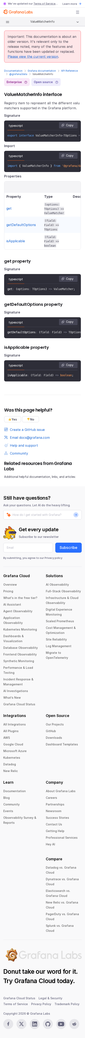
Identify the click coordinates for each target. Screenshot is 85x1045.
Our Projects (55, 724)
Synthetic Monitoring (18, 661)
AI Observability (57, 584)
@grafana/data (18, 74)
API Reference (69, 70)
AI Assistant (12, 604)
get (9, 208)
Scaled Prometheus (60, 621)
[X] (21, 1024)
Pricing (8, 591)
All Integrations (14, 724)
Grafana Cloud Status (19, 704)
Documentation (13, 70)
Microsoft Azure (15, 751)
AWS (6, 737)
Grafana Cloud (34, 981)
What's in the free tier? (20, 598)
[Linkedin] (35, 1024)
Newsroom (53, 811)
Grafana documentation (42, 70)
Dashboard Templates (62, 744)
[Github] (48, 1024)
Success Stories (57, 817)
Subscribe (68, 547)
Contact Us (54, 824)
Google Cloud (13, 744)
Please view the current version (33, 56)
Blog (6, 797)
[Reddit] (74, 1024)
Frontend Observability (20, 654)
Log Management (58, 646)
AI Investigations (15, 691)
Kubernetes (11, 757)
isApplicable (15, 241)
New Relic (10, 771)
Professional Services (62, 837)
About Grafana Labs (61, 791)
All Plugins (11, 731)
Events (8, 811)
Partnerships (55, 804)
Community (11, 804)
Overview (10, 584)
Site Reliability (56, 639)
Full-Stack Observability (63, 591)
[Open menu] (77, 12)
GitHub (51, 731)
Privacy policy (53, 557)
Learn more (70, 3)
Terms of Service (44, 3)
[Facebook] (8, 1024)
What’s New (12, 697)
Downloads (54, 737)
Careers (51, 797)
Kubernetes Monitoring (20, 629)
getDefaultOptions (21, 225)
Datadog (9, 764)
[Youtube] (61, 1024)
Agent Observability (17, 611)
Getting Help (55, 831)
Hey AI (50, 844)
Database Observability (20, 647)
